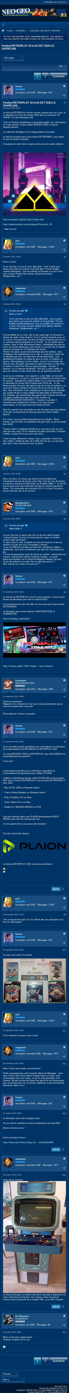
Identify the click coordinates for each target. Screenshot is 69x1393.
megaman (20, 288)
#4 (65, 474)
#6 (65, 592)
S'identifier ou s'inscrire (54, 2)
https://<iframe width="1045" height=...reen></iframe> (28, 666)
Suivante (58, 76)
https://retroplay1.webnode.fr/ (16, 618)
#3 (65, 304)
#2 (65, 257)
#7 (65, 697)
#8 (65, 742)
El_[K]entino (22, 1316)
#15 (64, 1332)
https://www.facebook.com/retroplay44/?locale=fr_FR (27, 224)
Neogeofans (22, 503)
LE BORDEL (21, 31)
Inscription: (20, 92)
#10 (64, 950)
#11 (64, 1031)
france (18, 86)
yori (17, 240)
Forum (10, 31)
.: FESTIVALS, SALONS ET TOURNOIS (44, 31)
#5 (65, 519)
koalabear (20, 680)
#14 (64, 1175)
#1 (65, 102)
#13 (64, 1113)
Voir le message (26, 310)
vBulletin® (53, 1388)
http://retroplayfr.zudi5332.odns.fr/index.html (23, 219)
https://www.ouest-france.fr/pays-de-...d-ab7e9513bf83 (28, 1142)
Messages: (43, 92)
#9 (65, 915)
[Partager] (64, 95)
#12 (64, 1064)
